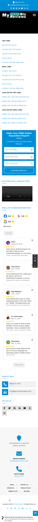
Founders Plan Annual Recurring (13, 80)
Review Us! (10, 488)
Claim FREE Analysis (18, 170)
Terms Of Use (12, 491)
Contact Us (24, 485)
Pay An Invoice (7, 58)
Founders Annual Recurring (11, 54)
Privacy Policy (26, 488)
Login (12, 485)
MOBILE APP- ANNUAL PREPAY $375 (14, 101)
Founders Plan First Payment (11, 49)
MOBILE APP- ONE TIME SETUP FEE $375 (15, 97)
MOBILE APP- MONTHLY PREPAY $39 (14, 105)
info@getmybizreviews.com (19, 5)
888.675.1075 (19, 2)
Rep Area (27, 491)
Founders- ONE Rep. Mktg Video (13, 62)
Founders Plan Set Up (9, 45)
